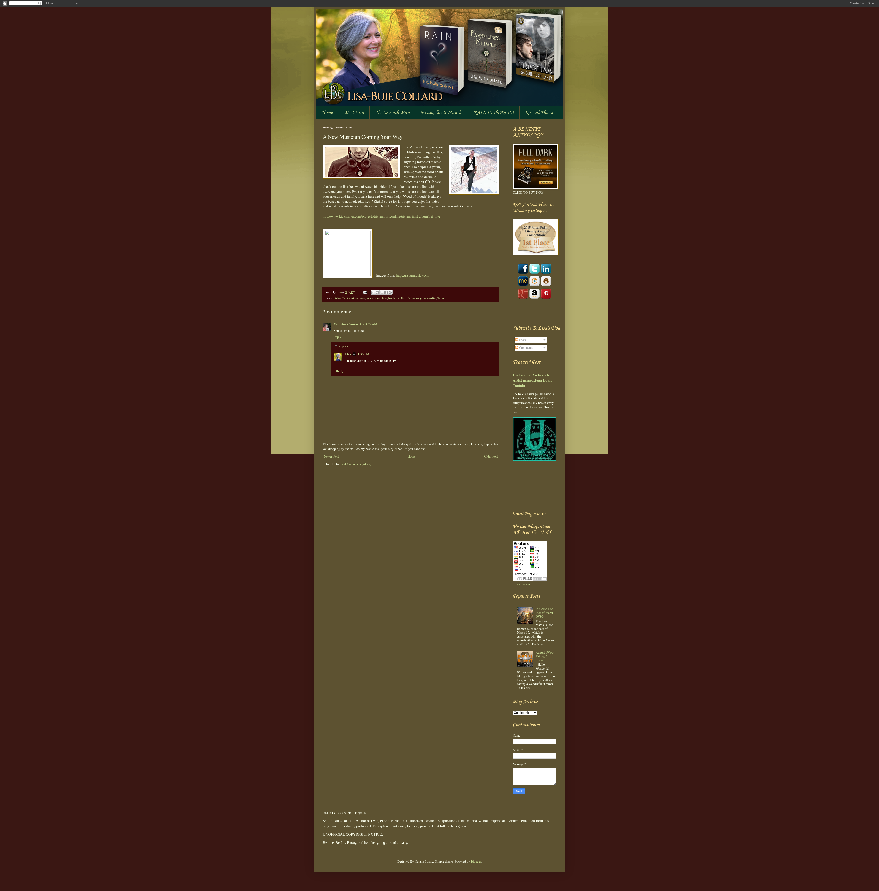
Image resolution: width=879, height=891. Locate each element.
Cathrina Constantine (349, 324)
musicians (381, 298)
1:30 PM (363, 354)
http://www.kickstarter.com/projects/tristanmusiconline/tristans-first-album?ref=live (381, 216)
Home (327, 113)
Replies (343, 346)
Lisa (339, 292)
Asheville (340, 298)
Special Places (539, 113)
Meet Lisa (354, 113)
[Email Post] (365, 292)
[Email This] (373, 292)
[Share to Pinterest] (390, 292)
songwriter (430, 298)
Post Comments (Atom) (356, 464)
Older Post (491, 456)
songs (419, 298)
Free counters (521, 584)
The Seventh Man (392, 113)
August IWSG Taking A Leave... (545, 656)
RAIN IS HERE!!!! (493, 113)
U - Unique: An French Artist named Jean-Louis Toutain (532, 380)
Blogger (476, 861)
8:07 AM (371, 324)
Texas (440, 298)
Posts (522, 340)
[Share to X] (381, 292)
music (370, 298)
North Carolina (397, 298)
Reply (337, 337)
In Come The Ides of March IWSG (545, 613)
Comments (525, 347)
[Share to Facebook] (386, 292)
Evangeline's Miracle (441, 113)
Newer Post (331, 456)
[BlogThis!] (377, 292)
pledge (411, 298)
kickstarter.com (356, 298)
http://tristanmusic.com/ (412, 275)
